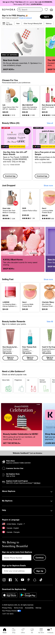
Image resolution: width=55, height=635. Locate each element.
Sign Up (39, 571)
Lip (28, 380)
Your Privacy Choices (9, 611)
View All (50, 321)
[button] (10, 344)
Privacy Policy (7, 608)
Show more (48, 185)
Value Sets (5, 380)
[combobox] (30, 10)
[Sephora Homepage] (8, 9)
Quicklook (6, 94)
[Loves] (46, 9)
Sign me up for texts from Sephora (17, 552)
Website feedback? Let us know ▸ (27, 453)
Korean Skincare (43, 381)
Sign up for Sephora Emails (14, 565)
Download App (10, 176)
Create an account (25, 18)
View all (50, 123)
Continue (40, 557)
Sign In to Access (10, 358)
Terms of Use (18, 608)
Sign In (46, 17)
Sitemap (38, 608)
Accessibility (29, 608)
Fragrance (18, 380)
